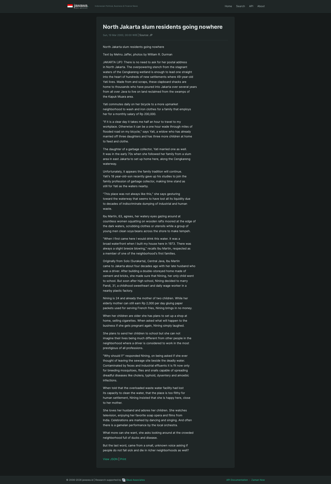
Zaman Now (258, 479)
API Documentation (237, 479)
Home (228, 6)
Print (123, 459)
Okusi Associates (135, 479)
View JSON (110, 459)
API (251, 6)
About (261, 6)
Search (240, 6)
